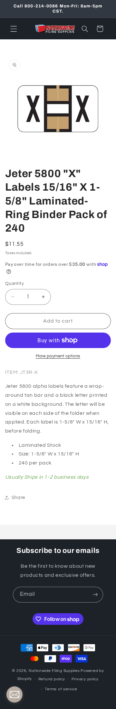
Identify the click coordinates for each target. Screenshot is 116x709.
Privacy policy (85, 679)
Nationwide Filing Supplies (54, 671)
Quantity (14, 283)
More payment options (58, 356)
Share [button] (18, 497)
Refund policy (51, 679)
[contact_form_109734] (14, 694)
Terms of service (61, 689)
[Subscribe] (95, 595)
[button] (13, 28)
